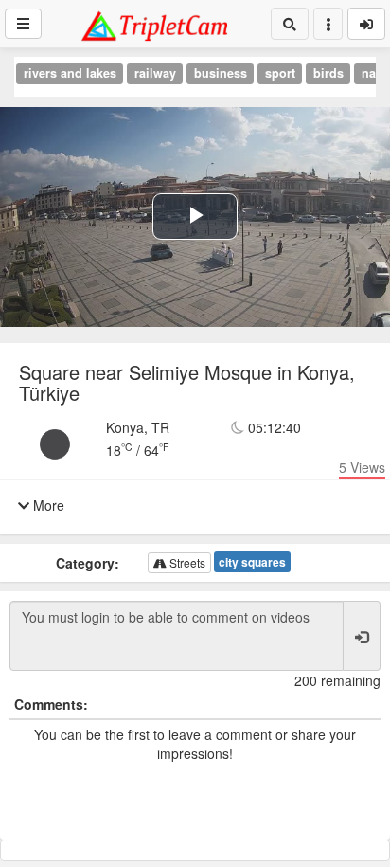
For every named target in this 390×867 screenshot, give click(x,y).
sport (280, 72)
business (220, 72)
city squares (252, 561)
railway (155, 72)
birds (328, 72)
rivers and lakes (70, 72)
